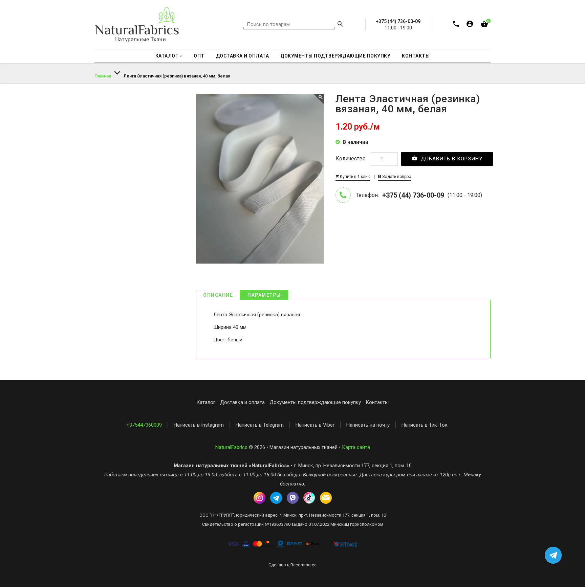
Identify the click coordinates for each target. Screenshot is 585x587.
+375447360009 (144, 425)
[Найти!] (340, 24)
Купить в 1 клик (354, 176)
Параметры (264, 295)
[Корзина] (484, 25)
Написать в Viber (315, 425)
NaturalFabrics (231, 447)
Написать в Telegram (260, 425)
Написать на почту (368, 425)
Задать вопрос (396, 176)
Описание (218, 295)
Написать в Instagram (199, 425)
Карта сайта (356, 447)
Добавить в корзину (450, 159)
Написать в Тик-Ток (425, 425)
